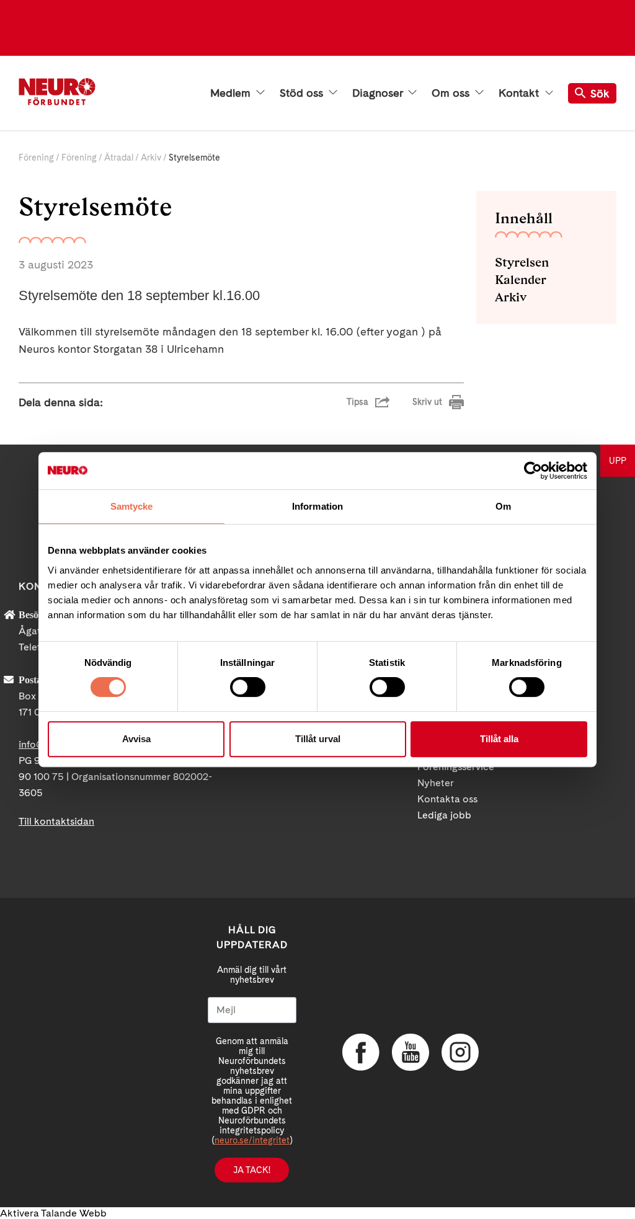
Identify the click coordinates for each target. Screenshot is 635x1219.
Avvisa (136, 739)
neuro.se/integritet (252, 1140)
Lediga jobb (444, 815)
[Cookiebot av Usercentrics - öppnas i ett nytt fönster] (533, 470)
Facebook (361, 1052)
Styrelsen (522, 262)
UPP (617, 461)
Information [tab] (317, 506)
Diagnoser (379, 93)
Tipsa (357, 402)
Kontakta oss (447, 799)
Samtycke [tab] (131, 506)
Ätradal (118, 157)
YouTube (410, 1052)
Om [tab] (503, 506)
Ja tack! (251, 1170)
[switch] (247, 687)
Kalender (520, 279)
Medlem (232, 93)
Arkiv (151, 157)
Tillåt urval (317, 739)
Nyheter (435, 783)
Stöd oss (303, 93)
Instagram (460, 1052)
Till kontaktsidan (56, 821)
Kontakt (520, 93)
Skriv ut (427, 402)
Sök (600, 93)
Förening (36, 157)
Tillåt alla (499, 739)
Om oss (452, 93)
